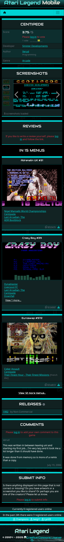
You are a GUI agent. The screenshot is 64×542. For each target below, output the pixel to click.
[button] (16, 95)
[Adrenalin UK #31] (32, 185)
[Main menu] (58, 13)
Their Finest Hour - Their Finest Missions (26, 375)
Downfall (9, 296)
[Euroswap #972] (32, 343)
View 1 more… (13, 300)
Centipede (10, 214)
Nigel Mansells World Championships (25, 211)
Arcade (26, 60)
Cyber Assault (11, 369)
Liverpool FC (11, 287)
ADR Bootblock (12, 220)
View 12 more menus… (32, 393)
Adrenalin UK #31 (32, 160)
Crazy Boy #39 (32, 238)
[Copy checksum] (46, 227)
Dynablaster (11, 284)
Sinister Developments (35, 46)
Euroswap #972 (32, 318)
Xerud (25, 51)
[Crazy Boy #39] (32, 260)
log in (33, 37)
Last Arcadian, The (14, 217)
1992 (5, 411)
